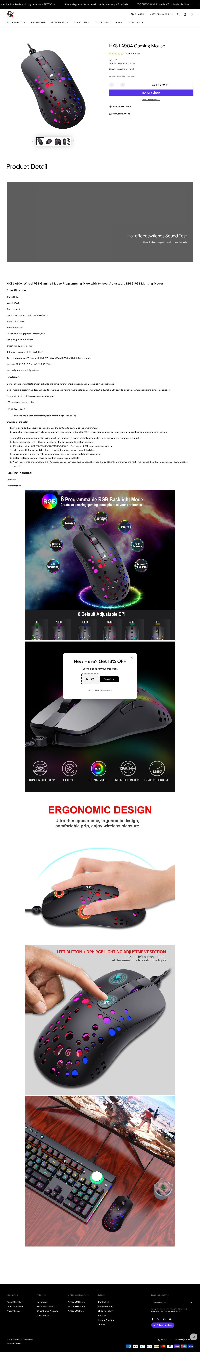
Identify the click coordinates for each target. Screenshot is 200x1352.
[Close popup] (132, 658)
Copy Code (109, 679)
